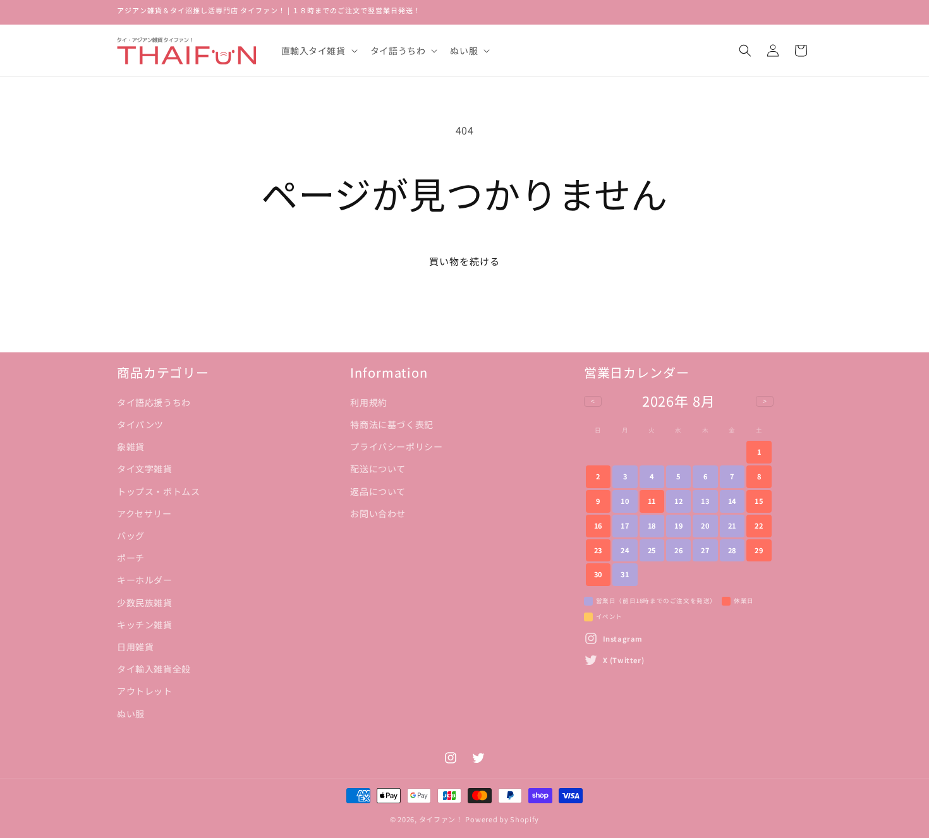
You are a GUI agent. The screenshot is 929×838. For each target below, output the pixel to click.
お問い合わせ (378, 513)
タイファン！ (441, 819)
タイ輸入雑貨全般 (154, 668)
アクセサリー (144, 513)
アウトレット (145, 691)
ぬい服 (131, 713)
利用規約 (368, 402)
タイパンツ (140, 424)
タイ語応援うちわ (154, 402)
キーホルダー (145, 579)
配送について (378, 468)
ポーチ (131, 557)
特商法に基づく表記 (391, 424)
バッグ (131, 535)
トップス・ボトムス (158, 491)
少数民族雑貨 (145, 602)
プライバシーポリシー (396, 446)
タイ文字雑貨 (145, 468)
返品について (378, 491)
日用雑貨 (135, 646)
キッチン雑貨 (145, 624)
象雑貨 (131, 446)
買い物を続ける (464, 261)
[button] (318, 50)
